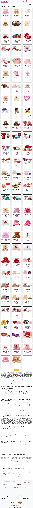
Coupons (2, 496)
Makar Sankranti (25, 497)
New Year (17, 496)
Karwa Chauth (29, 494)
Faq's (1, 497)
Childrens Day (18, 497)
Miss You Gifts (18, 494)
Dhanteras (24, 498)
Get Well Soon (14, 496)
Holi (28, 498)
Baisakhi (28, 496)
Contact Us (7, 494)
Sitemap (6, 496)
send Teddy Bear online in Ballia (18, 432)
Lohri (23, 496)
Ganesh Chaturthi (29, 495)
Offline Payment (3, 498)
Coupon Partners (7, 495)
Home (2, 4)
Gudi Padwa (24, 495)
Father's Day (13, 494)
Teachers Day (13, 497)
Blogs (1, 495)
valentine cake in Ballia (19, 473)
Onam (23, 494)
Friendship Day (14, 495)
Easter (28, 497)
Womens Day (18, 495)
